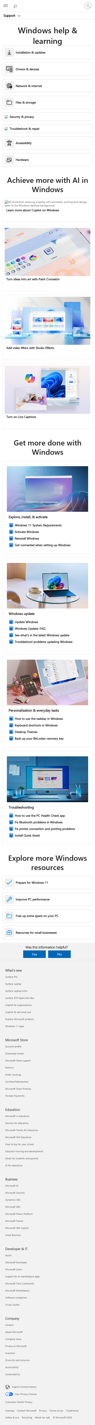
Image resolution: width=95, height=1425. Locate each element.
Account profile (13, 1046)
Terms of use (56, 1410)
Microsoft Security (15, 1192)
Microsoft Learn (13, 1269)
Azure (8, 1255)
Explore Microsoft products (19, 1019)
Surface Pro (11, 976)
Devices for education (16, 1123)
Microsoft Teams (14, 1221)
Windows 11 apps (14, 1026)
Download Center (14, 1053)
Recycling (27, 1417)
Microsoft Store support (18, 1060)
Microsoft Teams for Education (21, 1130)
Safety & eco (12, 1417)
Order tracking (13, 1074)
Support (10, 15)
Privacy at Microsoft (16, 1346)
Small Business (13, 1235)
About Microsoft (14, 1332)
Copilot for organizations (18, 1005)
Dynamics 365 (12, 1199)
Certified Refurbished (16, 1081)
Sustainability (12, 1374)
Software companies (16, 1297)
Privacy (43, 1410)
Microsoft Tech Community (19, 1283)
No (59, 954)
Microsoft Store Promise (18, 1088)
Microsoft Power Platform (18, 1213)
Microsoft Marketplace (17, 1290)
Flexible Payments (15, 1095)
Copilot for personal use (18, 1012)
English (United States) (24, 1386)
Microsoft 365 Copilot (16, 1228)
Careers (9, 1325)
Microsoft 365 (12, 1206)
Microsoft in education (17, 1116)
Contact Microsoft (26, 1410)
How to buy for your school (19, 1144)
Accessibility (12, 1367)
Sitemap (9, 1410)
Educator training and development (24, 1151)
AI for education (13, 1165)
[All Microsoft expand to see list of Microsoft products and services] (5, 6)
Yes (34, 954)
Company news (13, 1339)
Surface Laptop (13, 983)
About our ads (42, 1417)
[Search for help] (15, 5)
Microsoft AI (11, 1185)
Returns (9, 1067)
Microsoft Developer (16, 1262)
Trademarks (72, 1410)
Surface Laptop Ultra (16, 991)
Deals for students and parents (21, 1158)
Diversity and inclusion (17, 1360)
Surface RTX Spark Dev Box (19, 998)
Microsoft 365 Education (18, 1137)
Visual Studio (12, 1304)
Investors (10, 1353)
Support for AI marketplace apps (22, 1276)
